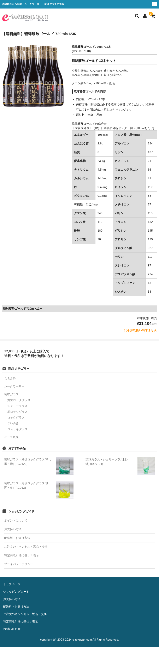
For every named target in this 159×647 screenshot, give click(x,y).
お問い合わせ (11, 629)
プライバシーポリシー (18, 564)
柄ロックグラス (17, 411)
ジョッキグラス (17, 429)
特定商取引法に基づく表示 (21, 555)
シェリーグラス (17, 406)
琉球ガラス (11, 394)
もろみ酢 (10, 378)
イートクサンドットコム (25, 18)
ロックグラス (16, 417)
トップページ (11, 584)
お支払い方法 (13, 529)
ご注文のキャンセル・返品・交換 (26, 546)
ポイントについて (15, 520)
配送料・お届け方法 (17, 538)
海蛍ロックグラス (18, 400)
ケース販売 (11, 437)
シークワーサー (14, 386)
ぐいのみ (13, 423)
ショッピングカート (16, 591)
